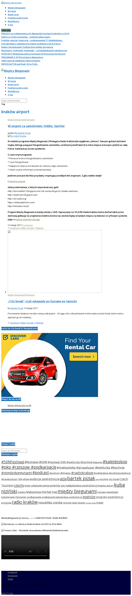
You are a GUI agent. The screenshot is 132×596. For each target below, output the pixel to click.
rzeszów (67, 502)
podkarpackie (34, 497)
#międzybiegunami (16, 472)
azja (63, 478)
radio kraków (25, 502)
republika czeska (50, 502)
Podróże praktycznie (18, 18)
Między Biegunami (16, 8)
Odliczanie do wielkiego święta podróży (20, 61)
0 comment (27, 225)
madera (22, 492)
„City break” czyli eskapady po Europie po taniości (42, 301)
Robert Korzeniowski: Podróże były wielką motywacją (27, 47)
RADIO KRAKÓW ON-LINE (28, 219)
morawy (101, 492)
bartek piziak (81, 478)
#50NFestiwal (12, 461)
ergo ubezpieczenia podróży (42, 485)
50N (20, 479)
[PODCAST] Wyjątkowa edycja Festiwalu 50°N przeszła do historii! (33, 54)
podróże (89, 496)
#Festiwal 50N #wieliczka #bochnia (69, 462)
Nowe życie (13, 14)
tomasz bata (90, 503)
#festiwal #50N (36, 462)
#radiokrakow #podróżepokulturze (112, 473)
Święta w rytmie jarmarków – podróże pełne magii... (26, 37)
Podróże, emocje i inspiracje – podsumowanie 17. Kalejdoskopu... (32, 40)
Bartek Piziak (24, 133)
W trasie (12, 11)
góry (63, 485)
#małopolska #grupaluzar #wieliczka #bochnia (91, 467)
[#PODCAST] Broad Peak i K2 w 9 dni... (19, 64)
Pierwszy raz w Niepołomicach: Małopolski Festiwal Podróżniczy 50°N (35, 33)
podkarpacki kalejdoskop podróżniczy (62, 497)
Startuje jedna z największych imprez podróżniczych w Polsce (31, 44)
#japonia (97, 462)
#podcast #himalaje (60, 473)
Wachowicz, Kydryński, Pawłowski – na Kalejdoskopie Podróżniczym (34, 50)
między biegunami (77, 491)
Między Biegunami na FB (19, 405)
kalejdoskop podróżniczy (82, 485)
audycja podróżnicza (44, 479)
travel (99, 502)
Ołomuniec (21, 497)
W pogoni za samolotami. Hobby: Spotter (36, 126)
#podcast (40, 472)
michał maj (49, 492)
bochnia (104, 479)
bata (97, 479)
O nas (10, 25)
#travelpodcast (9, 479)
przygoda (6, 502)
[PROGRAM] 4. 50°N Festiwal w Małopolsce (22, 57)
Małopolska (33, 492)
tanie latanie (78, 502)
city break (114, 479)
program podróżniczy (109, 497)
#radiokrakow (82, 472)
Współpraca (13, 21)
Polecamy (30, 119)
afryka (26, 479)
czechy (19, 485)
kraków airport (106, 485)
